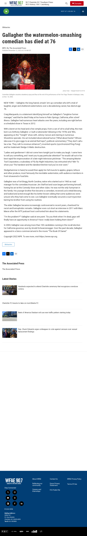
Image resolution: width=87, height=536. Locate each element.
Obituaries (6, 27)
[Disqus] (43, 382)
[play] (6, 11)
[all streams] (83, 11)
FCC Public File (55, 490)
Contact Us (54, 479)
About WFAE (36, 479)
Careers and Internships (36, 490)
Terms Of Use (72, 484)
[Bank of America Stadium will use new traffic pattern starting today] (9, 316)
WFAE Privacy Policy (74, 479)
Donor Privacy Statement (55, 484)
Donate (77, 3)
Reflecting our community (37, 484)
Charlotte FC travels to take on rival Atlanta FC (20, 303)
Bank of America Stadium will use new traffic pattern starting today (44, 312)
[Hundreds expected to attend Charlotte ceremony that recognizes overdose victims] (9, 290)
